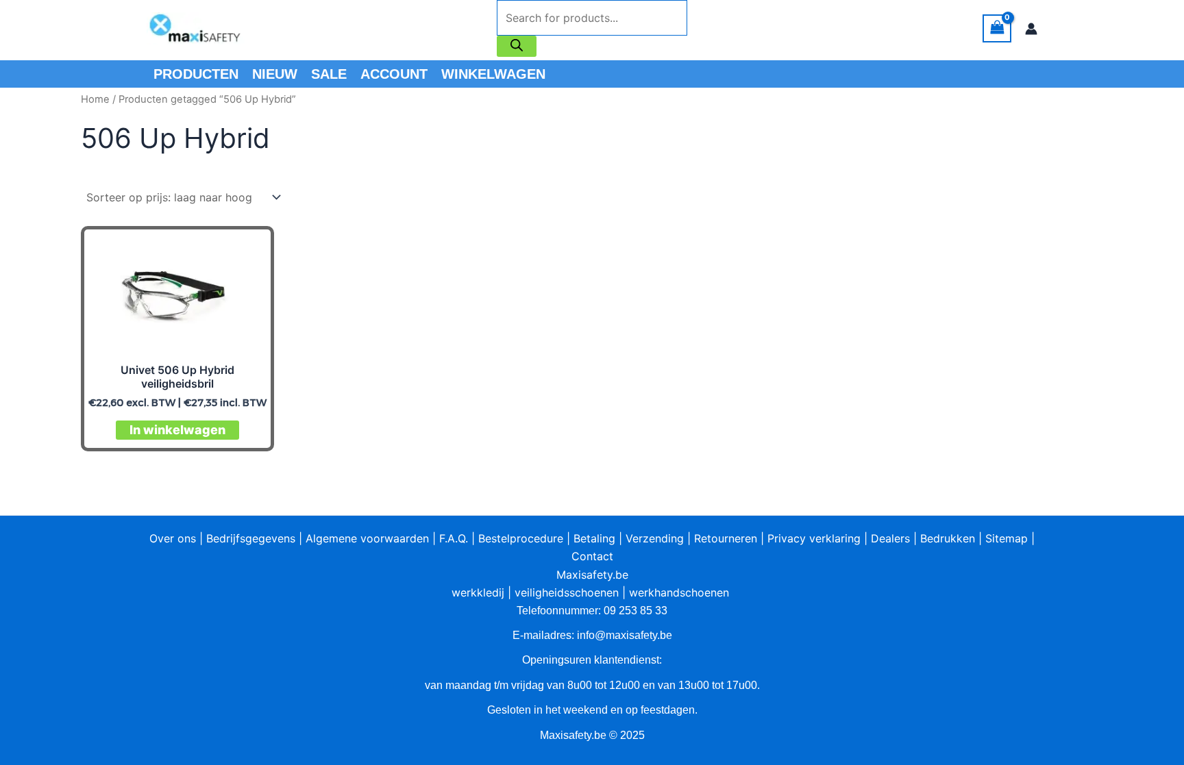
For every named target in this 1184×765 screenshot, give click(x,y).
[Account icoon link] (1031, 29)
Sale (329, 73)
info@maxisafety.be (624, 635)
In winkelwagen (177, 430)
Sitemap (1006, 538)
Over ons (172, 538)
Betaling (594, 538)
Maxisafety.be (592, 574)
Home (95, 99)
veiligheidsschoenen (567, 592)
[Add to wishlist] (249, 250)
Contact (592, 556)
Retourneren (725, 538)
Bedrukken (947, 538)
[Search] (516, 46)
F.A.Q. (453, 538)
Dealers (890, 538)
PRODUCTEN (195, 73)
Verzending (655, 538)
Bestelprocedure (520, 538)
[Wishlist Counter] (705, 28)
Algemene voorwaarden (367, 538)
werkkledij (478, 592)
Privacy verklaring (814, 538)
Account (394, 73)
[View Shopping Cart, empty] (997, 28)
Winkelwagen (493, 73)
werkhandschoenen (679, 592)
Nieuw (274, 73)
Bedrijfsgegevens (250, 538)
